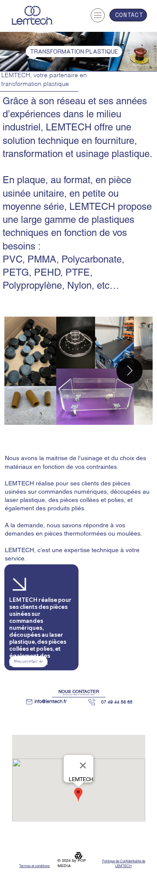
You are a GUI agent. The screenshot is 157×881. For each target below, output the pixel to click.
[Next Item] (129, 371)
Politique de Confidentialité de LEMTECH (123, 863)
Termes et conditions (34, 866)
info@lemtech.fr (50, 701)
